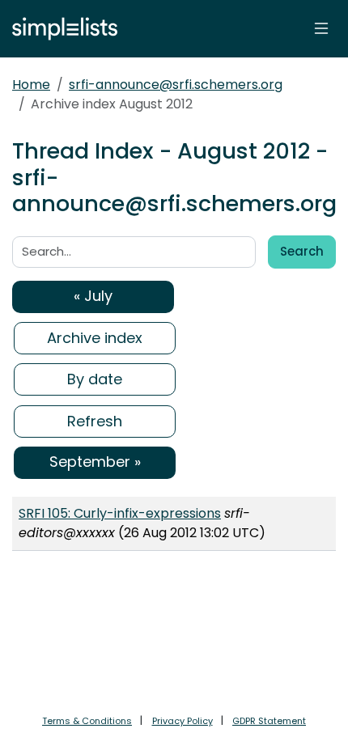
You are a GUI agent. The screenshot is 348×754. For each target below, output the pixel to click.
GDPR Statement (269, 720)
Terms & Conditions (87, 720)
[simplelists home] (60, 28)
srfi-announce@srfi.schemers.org (175, 84)
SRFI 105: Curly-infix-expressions (120, 513)
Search (302, 251)
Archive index (94, 338)
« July (93, 296)
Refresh (94, 421)
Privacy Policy (182, 720)
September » (95, 461)
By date (94, 379)
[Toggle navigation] (321, 28)
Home (31, 84)
